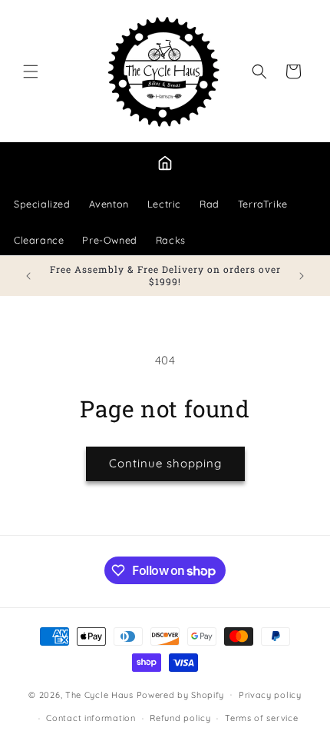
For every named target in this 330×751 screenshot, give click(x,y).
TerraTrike (263, 204)
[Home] (165, 163)
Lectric (164, 204)
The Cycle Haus (99, 694)
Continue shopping (165, 463)
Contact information (90, 718)
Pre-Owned (109, 240)
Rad (209, 204)
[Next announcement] (301, 276)
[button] (31, 71)
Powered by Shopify (181, 694)
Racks (171, 240)
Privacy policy (270, 695)
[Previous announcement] (28, 276)
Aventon (109, 204)
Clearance (39, 240)
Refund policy (180, 718)
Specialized (42, 204)
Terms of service (261, 718)
